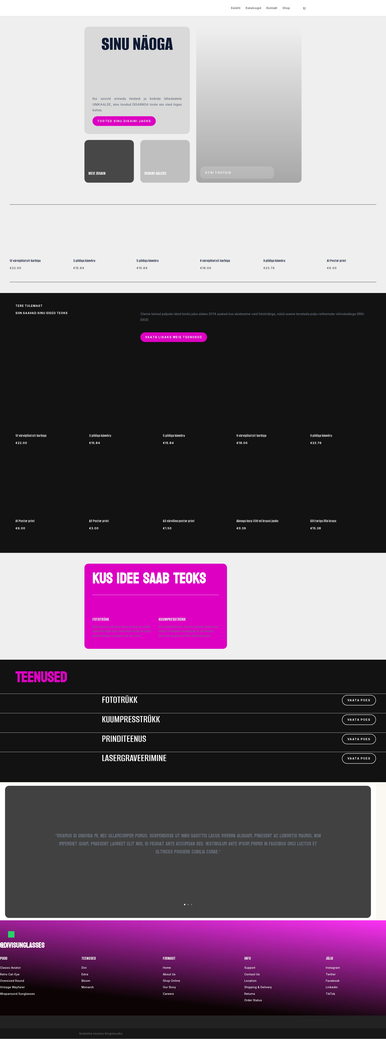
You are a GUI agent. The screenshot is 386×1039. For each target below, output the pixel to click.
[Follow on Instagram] (19, 934)
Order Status (253, 1000)
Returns (249, 993)
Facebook (333, 980)
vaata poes (359, 700)
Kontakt (271, 8)
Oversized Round (12, 980)
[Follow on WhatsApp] (11, 934)
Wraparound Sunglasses (17, 993)
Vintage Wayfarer (12, 987)
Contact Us (252, 974)
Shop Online (171, 980)
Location (250, 980)
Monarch (87, 987)
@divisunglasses (22, 945)
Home (167, 967)
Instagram (333, 967)
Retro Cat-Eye (10, 974)
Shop (286, 8)
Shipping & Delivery (258, 987)
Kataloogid (253, 8)
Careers (168, 993)
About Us (169, 974)
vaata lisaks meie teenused (173, 337)
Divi (84, 967)
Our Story (169, 987)
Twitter (331, 974)
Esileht (235, 8)
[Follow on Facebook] (3, 934)
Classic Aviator (10, 967)
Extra (84, 974)
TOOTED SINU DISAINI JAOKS (124, 121)
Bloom (85, 980)
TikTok (330, 993)
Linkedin (332, 987)
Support (249, 967)
